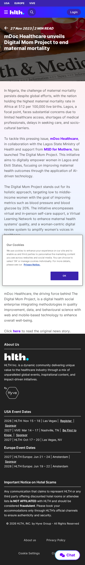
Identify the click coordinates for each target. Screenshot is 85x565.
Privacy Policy (55, 540)
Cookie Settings (29, 553)
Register (66, 421)
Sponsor (10, 425)
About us (30, 540)
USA (6, 3)
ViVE (32, 3)
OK (64, 275)
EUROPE (19, 3)
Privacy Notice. (32, 264)
